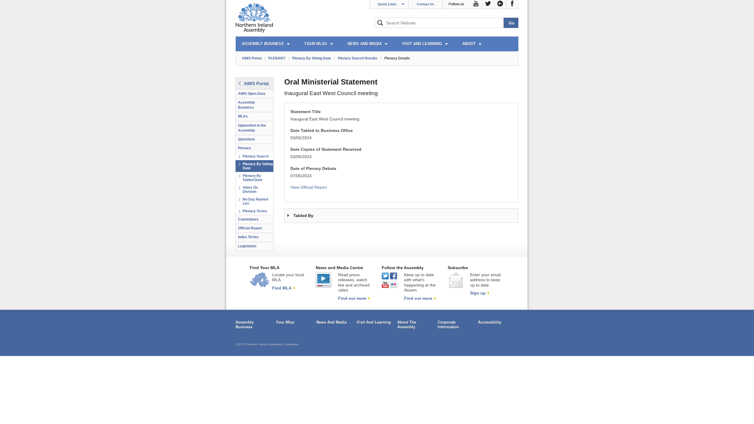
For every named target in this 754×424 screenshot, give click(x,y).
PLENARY (276, 58)
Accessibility (489, 322)
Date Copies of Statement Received (325, 149)
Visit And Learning (374, 322)
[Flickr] (500, 4)
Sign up (478, 293)
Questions (246, 139)
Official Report (250, 228)
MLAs (243, 116)
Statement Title (305, 112)
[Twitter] (488, 4)
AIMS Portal (252, 58)
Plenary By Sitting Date (311, 58)
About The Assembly (406, 324)
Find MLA (282, 288)
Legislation (247, 246)
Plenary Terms (255, 211)
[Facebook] (512, 4)
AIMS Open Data (251, 94)
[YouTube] (476, 4)
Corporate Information (448, 324)
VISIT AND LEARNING (422, 44)
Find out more (352, 298)
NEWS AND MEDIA (365, 44)
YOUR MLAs (315, 44)
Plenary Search (256, 156)
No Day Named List (255, 201)
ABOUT (469, 44)
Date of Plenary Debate (313, 168)
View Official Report (308, 187)
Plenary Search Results (358, 58)
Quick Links (387, 4)
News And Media (331, 322)
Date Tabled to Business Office (321, 130)
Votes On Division (250, 190)
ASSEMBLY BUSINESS (263, 44)
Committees (248, 219)
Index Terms (248, 237)
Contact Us (425, 4)
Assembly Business (246, 105)
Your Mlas (285, 322)
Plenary (244, 148)
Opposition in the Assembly (252, 127)
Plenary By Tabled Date (252, 178)
